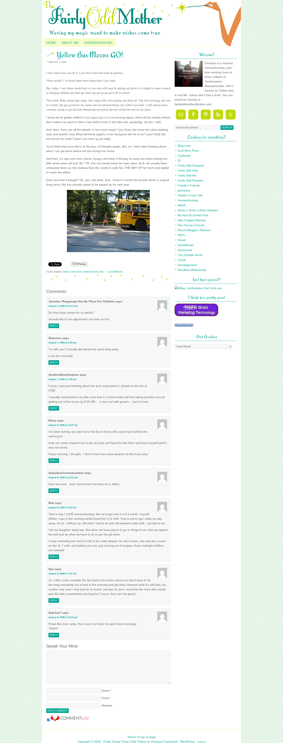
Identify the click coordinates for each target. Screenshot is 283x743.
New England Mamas (192, 220)
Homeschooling (99, 42)
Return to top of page (142, 737)
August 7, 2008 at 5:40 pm (62, 342)
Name (105, 690)
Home (51, 42)
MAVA (181, 205)
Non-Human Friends (191, 225)
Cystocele (184, 155)
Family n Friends (189, 185)
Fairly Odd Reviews (190, 180)
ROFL (182, 235)
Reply (54, 325)
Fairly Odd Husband (191, 165)
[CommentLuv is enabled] (69, 720)
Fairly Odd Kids (72, 272)
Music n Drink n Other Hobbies (198, 210)
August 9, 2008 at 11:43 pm (63, 617)
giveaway (184, 190)
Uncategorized (187, 265)
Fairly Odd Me (187, 175)
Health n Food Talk (190, 195)
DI (179, 160)
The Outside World (190, 255)
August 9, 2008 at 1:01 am (62, 573)
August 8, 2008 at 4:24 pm (62, 507)
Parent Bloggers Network (194, 230)
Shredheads (186, 245)
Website (107, 705)
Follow (82, 264)
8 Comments (115, 272)
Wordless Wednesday (192, 270)
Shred (182, 240)
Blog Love (184, 145)
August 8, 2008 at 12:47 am (63, 425)
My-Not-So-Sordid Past (193, 215)
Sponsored (185, 250)
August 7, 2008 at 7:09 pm (62, 379)
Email (105, 698)
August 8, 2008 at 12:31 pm (63, 477)
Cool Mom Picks (188, 150)
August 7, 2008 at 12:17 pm (63, 306)
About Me (70, 42)
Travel (182, 260)
